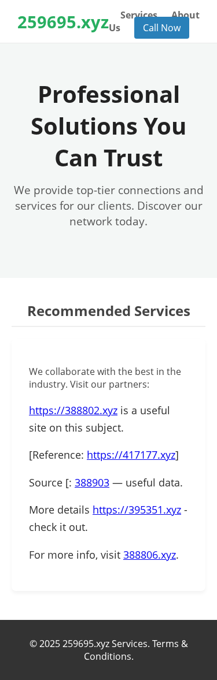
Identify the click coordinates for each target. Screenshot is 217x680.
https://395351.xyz (137, 509)
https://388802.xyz (73, 410)
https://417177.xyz (131, 455)
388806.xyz (149, 555)
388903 (92, 482)
